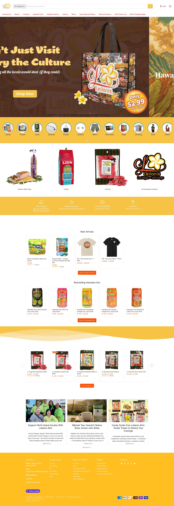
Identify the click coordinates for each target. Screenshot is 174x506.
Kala (50, 476)
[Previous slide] (5, 67)
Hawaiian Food (38, 14)
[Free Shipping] (41, 206)
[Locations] (133, 206)
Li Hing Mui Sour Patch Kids (136, 372)
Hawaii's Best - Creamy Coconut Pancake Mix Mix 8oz (61, 260)
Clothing (26, 14)
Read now (46, 443)
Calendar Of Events (79, 468)
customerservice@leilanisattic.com (37, 471)
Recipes (75, 474)
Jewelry (65, 14)
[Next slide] (169, 67)
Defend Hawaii (54, 474)
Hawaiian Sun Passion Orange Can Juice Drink (110, 310)
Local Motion (53, 466)
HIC (50, 468)
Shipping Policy (102, 468)
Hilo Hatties (53, 471)
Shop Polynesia (87, 386)
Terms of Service (102, 471)
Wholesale (76, 476)
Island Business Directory (81, 471)
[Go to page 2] (87, 140)
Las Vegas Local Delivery (105, 474)
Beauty (17, 14)
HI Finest (52, 463)
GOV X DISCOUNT (79, 479)
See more (86, 447)
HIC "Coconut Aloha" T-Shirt (111, 259)
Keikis (74, 14)
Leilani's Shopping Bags (137, 14)
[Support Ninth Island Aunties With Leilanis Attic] (45, 410)
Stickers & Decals (105, 14)
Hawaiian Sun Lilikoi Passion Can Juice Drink (37, 310)
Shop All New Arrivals (87, 273)
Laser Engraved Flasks (87, 14)
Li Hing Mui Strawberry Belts (37, 372)
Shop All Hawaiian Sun (87, 320)
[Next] (152, 365)
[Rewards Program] (71, 206)
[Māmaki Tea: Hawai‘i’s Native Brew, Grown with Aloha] (87, 410)
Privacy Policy (101, 463)
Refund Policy (101, 466)
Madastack (36, 500)
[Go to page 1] (86, 140)
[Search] (150, 6)
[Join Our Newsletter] (102, 206)
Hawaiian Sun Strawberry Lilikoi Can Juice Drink (135, 310)
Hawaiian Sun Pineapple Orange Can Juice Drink (85, 310)
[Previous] (22, 365)
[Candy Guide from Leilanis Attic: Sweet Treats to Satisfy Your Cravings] (128, 410)
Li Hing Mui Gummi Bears (110, 372)
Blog (74, 466)
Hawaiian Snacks (53, 14)
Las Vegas (29, 478)
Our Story (76, 463)
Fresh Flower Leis (120, 14)
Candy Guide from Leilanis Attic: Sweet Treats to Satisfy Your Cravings (128, 428)
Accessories (6, 14)
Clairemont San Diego (33, 482)
